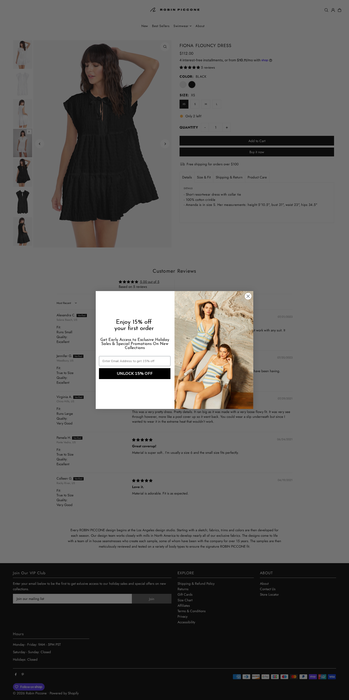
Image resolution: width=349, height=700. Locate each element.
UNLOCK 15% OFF (135, 373)
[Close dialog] (248, 296)
